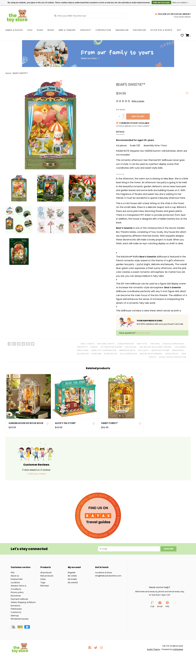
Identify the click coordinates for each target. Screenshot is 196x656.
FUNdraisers (16, 609)
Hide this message (161, 3)
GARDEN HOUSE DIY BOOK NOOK (26, 423)
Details (120, 131)
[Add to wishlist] (187, 93)
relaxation (83, 353)
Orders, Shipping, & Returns (23, 602)
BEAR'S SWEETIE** (20, 73)
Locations (15, 582)
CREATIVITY (85, 30)
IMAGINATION (122, 30)
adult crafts (87, 343)
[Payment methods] (14, 627)
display (94, 347)
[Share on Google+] (14, 344)
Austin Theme (153, 649)
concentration (125, 343)
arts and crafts (105, 343)
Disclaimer (16, 595)
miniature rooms (160, 350)
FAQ (12, 572)
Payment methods (19, 599)
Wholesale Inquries (19, 619)
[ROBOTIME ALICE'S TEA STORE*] (75, 396)
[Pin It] (19, 344)
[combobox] (90, 16)
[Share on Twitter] (32, 344)
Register (71, 572)
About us (15, 575)
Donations (15, 605)
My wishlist (73, 582)
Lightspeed (178, 649)
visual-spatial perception (172, 357)
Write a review (138, 101)
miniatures (178, 350)
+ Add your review (36, 473)
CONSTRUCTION (103, 30)
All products (46, 572)
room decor (110, 353)
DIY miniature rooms (112, 347)
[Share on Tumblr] (28, 344)
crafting (155, 343)
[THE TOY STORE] (26, 15)
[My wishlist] (182, 35)
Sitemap (15, 615)
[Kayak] (98, 516)
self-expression (128, 353)
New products (46, 575)
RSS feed (44, 585)
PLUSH (40, 30)
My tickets (72, 579)
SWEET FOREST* (109, 423)
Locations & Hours (103, 572)
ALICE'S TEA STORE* (65, 423)
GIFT (179, 30)
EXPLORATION (139, 30)
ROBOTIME (96, 353)
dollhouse (130, 347)
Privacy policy (17, 592)
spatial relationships (151, 353)
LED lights (143, 350)
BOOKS (51, 30)
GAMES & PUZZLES (14, 30)
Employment (17, 579)
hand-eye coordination (103, 350)
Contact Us (16, 612)
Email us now (142, 333)
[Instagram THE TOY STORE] (101, 647)
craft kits (141, 343)
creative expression (173, 343)
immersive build (127, 350)
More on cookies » (180, 3)
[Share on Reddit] (23, 344)
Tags (42, 582)
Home (8, 73)
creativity (82, 347)
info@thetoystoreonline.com (108, 575)
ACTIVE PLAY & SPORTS (161, 30)
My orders (72, 575)
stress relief (172, 353)
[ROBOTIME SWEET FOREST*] (121, 396)
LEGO (29, 30)
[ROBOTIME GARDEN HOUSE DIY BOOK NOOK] (28, 396)
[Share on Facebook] (9, 344)
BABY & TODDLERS (67, 30)
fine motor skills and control (155, 347)
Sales (43, 579)
